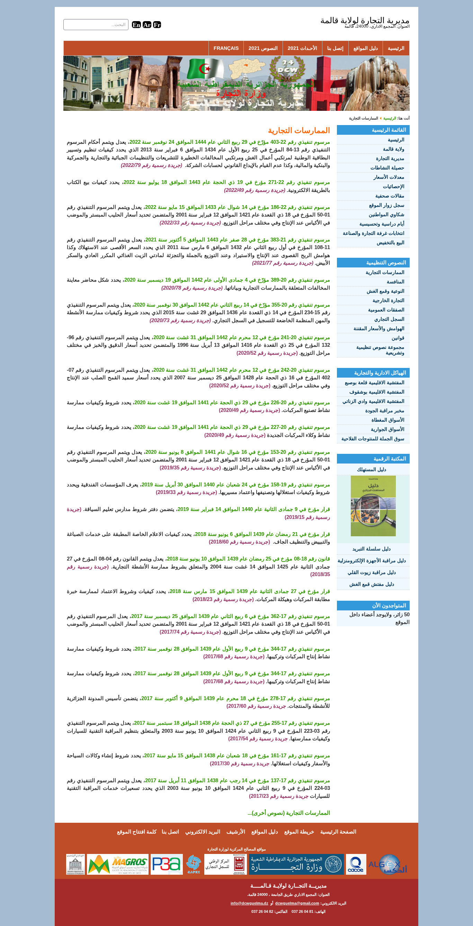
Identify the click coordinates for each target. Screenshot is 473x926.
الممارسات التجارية (385, 272)
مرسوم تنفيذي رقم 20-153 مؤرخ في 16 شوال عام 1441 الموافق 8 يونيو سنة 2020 (237, 452)
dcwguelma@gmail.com (297, 903)
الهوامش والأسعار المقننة (379, 328)
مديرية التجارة (390, 158)
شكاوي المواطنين (386, 214)
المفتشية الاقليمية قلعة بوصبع (374, 382)
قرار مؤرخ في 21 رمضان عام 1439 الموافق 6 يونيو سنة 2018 (262, 534)
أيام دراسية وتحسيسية (381, 224)
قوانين (398, 338)
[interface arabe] (147, 24)
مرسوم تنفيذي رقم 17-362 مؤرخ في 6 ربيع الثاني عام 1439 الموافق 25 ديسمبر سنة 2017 (230, 616)
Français (226, 48)
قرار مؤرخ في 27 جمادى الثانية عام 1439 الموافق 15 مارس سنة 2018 (250, 591)
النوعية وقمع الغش (385, 291)
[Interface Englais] (136, 24)
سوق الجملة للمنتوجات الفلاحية (372, 438)
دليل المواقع (366, 48)
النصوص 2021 (263, 48)
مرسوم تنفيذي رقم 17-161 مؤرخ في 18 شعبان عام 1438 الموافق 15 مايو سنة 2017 (237, 755)
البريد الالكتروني (202, 832)
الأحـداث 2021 (302, 48)
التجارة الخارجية (388, 300)
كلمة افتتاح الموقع (137, 832)
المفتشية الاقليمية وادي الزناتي (373, 401)
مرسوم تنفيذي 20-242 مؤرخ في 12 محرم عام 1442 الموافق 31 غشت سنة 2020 (241, 370)
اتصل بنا (170, 832)
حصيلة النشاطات (387, 167)
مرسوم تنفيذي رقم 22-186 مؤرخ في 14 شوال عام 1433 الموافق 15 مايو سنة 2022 (237, 207)
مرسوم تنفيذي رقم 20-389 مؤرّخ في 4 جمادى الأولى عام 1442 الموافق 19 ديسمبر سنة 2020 (227, 280)
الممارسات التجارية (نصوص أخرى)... (289, 813)
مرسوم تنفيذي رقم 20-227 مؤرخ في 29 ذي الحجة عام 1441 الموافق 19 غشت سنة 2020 (232, 427)
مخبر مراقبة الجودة (384, 410)
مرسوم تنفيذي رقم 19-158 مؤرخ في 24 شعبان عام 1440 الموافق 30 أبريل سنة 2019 (236, 484)
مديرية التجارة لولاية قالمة (365, 20)
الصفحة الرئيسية (338, 832)
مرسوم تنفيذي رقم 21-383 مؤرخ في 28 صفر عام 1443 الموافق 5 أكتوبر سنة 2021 (237, 239)
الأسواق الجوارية (387, 429)
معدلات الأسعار (389, 177)
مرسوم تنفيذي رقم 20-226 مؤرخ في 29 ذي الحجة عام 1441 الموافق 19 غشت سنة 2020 (232, 402)
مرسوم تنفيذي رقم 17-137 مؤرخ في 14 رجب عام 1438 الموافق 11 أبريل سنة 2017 (237, 780)
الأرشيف (235, 832)
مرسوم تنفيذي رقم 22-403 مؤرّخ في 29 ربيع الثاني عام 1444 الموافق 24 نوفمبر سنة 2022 (230, 142)
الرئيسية (396, 48)
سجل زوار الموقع (386, 205)
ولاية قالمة (393, 149)
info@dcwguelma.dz (249, 903)
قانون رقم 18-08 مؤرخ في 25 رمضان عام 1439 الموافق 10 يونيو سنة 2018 (248, 559)
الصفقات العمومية (386, 309)
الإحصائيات (393, 186)
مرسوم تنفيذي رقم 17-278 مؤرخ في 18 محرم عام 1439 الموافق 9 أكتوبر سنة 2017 (235, 698)
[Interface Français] (157, 24)
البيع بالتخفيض (390, 242)
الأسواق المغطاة (388, 420)
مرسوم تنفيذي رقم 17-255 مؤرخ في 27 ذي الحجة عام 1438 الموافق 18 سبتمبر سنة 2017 (232, 723)
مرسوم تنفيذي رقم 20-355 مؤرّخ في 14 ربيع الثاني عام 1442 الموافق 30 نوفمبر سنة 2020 (232, 305)
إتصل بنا (335, 48)
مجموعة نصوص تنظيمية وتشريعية (380, 349)
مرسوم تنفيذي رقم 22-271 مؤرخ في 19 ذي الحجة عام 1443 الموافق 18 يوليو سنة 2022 (227, 182)
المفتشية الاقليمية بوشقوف (376, 392)
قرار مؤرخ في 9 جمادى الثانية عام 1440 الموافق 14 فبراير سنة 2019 (254, 509)
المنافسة (395, 281)
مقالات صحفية (389, 196)
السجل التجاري (389, 319)
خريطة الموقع (299, 832)
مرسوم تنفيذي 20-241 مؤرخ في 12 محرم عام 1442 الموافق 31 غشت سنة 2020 (241, 337)
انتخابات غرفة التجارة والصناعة (373, 233)
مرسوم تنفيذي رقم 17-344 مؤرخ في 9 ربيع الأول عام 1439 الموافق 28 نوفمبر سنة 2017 (232, 649)
